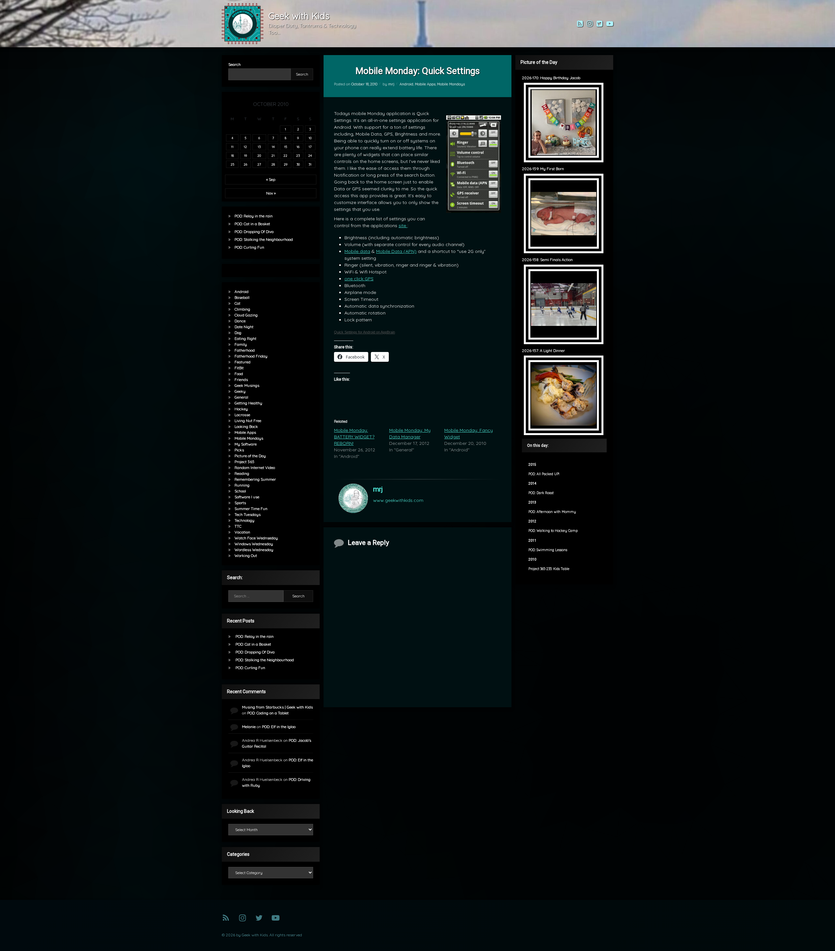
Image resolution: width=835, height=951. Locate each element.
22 (285, 155)
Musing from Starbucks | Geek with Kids (277, 707)
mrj (391, 84)
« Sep (270, 179)
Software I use (247, 496)
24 (310, 155)
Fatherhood (245, 350)
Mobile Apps (425, 84)
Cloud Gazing (246, 315)
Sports (240, 502)
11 (232, 147)
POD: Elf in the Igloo (279, 726)
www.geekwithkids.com (398, 500)
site (403, 225)
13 (259, 147)
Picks (239, 449)
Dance (240, 320)
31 (310, 164)
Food (239, 373)
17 (310, 147)
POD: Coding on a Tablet (268, 712)
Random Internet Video (255, 467)
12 (245, 147)
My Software (246, 444)
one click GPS (358, 279)
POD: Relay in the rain (254, 215)
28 (273, 164)
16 (297, 147)
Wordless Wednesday (254, 549)
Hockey (241, 408)
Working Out (246, 555)
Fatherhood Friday (251, 356)
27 (259, 164)
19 (245, 155)
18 (232, 155)
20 (259, 155)
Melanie (249, 726)
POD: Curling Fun (249, 247)
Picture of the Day (250, 455)
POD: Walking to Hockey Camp (553, 531)
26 (245, 164)
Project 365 (244, 461)
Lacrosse (242, 414)
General (241, 397)
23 (298, 155)
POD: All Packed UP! (543, 474)
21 (273, 155)
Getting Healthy (248, 403)
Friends (241, 379)
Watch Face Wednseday (256, 537)
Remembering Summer (255, 479)
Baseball (242, 297)
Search (234, 64)
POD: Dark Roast (541, 493)
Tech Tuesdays (248, 514)
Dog (238, 332)
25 (232, 164)
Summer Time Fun (251, 508)
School (240, 491)
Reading (242, 473)
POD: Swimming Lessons (547, 550)
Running (242, 485)
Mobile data (357, 251)
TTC (238, 526)
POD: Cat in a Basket (252, 223)
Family (241, 344)
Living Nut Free (248, 420)
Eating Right (245, 338)
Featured (242, 361)
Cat (237, 303)
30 (298, 164)
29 (285, 164)
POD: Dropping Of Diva (254, 231)
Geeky (240, 391)
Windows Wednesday (254, 543)
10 (310, 138)
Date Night (244, 326)
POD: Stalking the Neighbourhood (264, 239)
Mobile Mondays (451, 84)
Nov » (271, 193)
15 (285, 147)
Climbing (242, 309)
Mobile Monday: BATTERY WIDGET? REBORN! (354, 436)
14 (273, 147)
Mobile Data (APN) (396, 251)
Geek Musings (247, 385)
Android (406, 84)
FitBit (239, 367)
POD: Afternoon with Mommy (552, 512)
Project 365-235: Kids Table (548, 569)
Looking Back (246, 426)
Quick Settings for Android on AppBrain (364, 332)
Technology (244, 520)
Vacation (242, 532)
